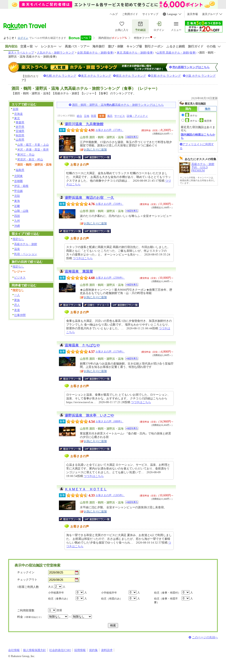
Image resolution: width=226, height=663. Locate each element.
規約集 (93, 650)
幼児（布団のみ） (111, 598)
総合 (79, 115)
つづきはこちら (83, 258)
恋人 (17, 305)
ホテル (193, 115)
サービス (119, 115)
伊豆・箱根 (21, 186)
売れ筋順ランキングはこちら (191, 67)
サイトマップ (150, 14)
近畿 (17, 206)
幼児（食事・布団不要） (166, 600)
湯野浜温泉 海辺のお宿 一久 (89, 197)
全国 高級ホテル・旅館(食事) (95, 52)
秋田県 (20, 135)
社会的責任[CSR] (60, 650)
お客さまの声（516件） (109, 203)
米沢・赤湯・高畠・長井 (33, 149)
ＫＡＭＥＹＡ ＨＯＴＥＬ (86, 489)
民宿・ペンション (25, 254)
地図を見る (131, 137)
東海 (17, 201)
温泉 (17, 249)
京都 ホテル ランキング (166, 75)
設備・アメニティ (137, 115)
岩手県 (20, 127)
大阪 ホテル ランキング (201, 75)
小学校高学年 (56, 592)
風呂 (110, 115)
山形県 (20, 139)
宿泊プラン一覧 (73, 157)
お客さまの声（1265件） (110, 495)
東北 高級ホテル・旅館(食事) (135, 52)
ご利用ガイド (130, 14)
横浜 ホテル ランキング (131, 75)
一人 (17, 295)
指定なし (18, 239)
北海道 (18, 113)
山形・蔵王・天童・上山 (33, 144)
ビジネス (20, 277)
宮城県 (20, 131)
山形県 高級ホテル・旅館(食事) (176, 52)
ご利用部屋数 (25, 610)
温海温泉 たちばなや (82, 345)
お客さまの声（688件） (109, 421)
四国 (17, 216)
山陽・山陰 (21, 210)
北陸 (17, 195)
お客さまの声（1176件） (110, 351)
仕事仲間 (20, 315)
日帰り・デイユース (97, 305)
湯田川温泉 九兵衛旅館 (84, 124)
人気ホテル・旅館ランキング (55, 52)
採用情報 (80, 650)
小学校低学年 (109, 592)
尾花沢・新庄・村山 (30, 159)
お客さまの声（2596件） (110, 277)
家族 (17, 300)
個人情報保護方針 (34, 650)
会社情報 (14, 650)
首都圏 (18, 181)
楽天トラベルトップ (21, 52)
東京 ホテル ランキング (96, 75)
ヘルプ (114, 14)
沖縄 (17, 225)
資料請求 (107, 650)
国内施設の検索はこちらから (198, 136)
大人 (50, 586)
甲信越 (18, 191)
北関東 (18, 176)
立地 (86, 115)
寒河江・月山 (25, 154)
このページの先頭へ (205, 637)
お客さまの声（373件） (109, 130)
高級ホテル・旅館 (25, 244)
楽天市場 (192, 14)
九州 (17, 220)
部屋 (93, 115)
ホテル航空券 (201, 120)
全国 (15, 109)
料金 (30, 616)
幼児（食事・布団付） (167, 592)
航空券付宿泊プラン (97, 157)
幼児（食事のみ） (58, 598)
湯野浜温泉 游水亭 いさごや (89, 415)
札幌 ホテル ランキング (61, 75)
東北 (17, 118)
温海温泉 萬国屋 (79, 271)
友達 (17, 310)
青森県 (20, 122)
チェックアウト (27, 579)
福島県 (20, 170)
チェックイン (25, 572)
